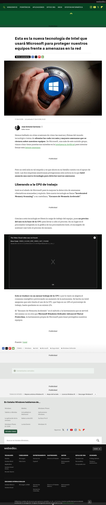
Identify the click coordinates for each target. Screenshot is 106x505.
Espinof (35, 461)
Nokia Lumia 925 (27, 418)
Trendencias (79, 458)
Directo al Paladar (53, 458)
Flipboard (102, 7)
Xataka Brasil (9, 487)
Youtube (94, 7)
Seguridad (55, 348)
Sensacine (36, 458)
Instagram (91, 7)
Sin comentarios (23, 57)
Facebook (32, 57)
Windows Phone (43, 408)
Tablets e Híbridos (11, 412)
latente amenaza (32, 147)
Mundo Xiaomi (9, 472)
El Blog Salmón (94, 458)
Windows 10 (42, 424)
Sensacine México (36, 485)
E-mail (42, 57)
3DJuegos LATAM (24, 485)
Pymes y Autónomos (93, 462)
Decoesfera (79, 461)
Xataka (7, 458)
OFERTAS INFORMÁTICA (74, 7)
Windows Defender (69, 348)
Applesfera (8, 464)
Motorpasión (65, 458)
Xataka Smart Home (9, 468)
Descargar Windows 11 (85, 394)
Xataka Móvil (9, 461)
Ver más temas (10, 431)
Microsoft (45, 348)
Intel (25, 342)
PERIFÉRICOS (25, 7)
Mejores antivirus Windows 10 (34, 394)
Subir (96, 449)
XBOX (60, 7)
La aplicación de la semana (11, 419)
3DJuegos (22, 458)
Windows (28, 348)
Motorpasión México (65, 485)
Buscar (98, 440)
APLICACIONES (38, 7)
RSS (79, 429)
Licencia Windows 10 (68, 394)
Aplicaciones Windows (42, 413)
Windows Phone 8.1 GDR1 (10, 425)
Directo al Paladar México (53, 485)
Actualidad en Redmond (26, 413)
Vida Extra (22, 461)
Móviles (24, 408)
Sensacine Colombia (36, 490)
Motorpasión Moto (65, 462)
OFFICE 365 (51, 7)
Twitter (98, 7)
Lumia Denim (25, 424)
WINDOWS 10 (12, 7)
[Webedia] (101, 1)
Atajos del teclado (53, 394)
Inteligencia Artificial (65, 144)
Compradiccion (80, 464)
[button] (32, 126)
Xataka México (9, 485)
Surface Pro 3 (43, 418)
